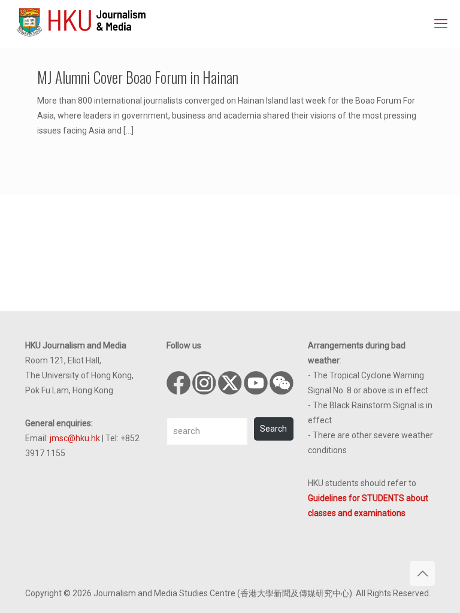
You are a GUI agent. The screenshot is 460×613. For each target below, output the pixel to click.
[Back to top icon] (422, 573)
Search (273, 428)
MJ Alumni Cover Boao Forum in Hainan (137, 77)
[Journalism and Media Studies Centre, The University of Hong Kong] (81, 21)
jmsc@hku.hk (75, 438)
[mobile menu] (441, 24)
